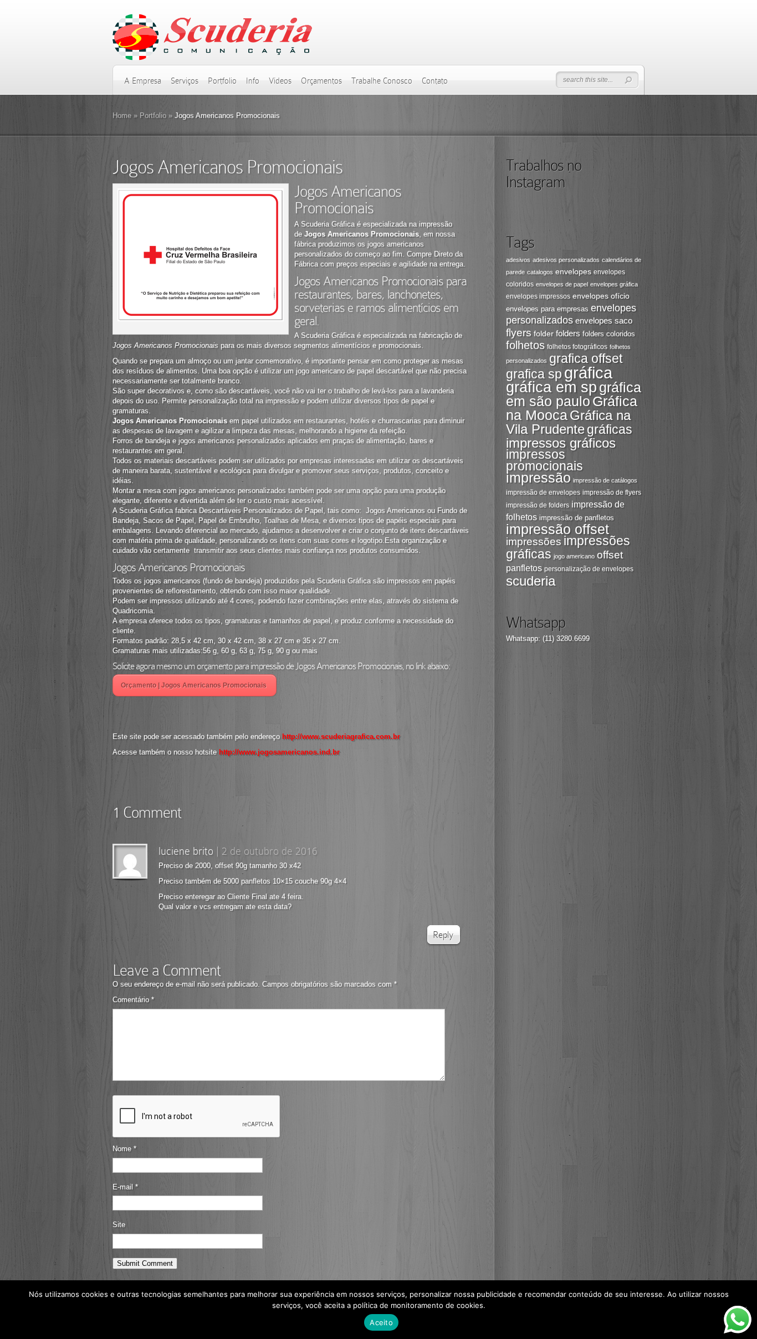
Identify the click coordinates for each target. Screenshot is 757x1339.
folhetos (525, 345)
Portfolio (222, 80)
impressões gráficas (568, 547)
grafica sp (534, 374)
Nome (124, 1149)
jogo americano (574, 556)
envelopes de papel (562, 284)
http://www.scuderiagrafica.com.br (341, 736)
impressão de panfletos (576, 518)
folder (544, 333)
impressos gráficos (561, 442)
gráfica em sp (551, 387)
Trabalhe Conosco (381, 80)
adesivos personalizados (566, 259)
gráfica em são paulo (573, 394)
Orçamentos (321, 80)
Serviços (184, 80)
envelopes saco (603, 320)
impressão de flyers (611, 492)
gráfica (588, 372)
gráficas (609, 430)
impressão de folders (537, 505)
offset (610, 554)
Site (118, 1224)
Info (252, 80)
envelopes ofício (601, 295)
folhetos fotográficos (577, 347)
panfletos (524, 568)
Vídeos (280, 80)
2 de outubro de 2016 (270, 851)
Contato (435, 80)
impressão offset (557, 529)
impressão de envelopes (543, 492)
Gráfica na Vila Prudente (568, 422)
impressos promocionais (544, 460)
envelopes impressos (538, 296)
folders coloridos (608, 334)
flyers (518, 332)
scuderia (530, 580)
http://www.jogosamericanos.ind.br (278, 752)
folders (568, 333)
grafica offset (585, 358)
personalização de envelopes (588, 569)
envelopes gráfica (614, 284)
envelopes (573, 271)
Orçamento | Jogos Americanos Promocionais (194, 685)
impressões (533, 541)
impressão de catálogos (605, 480)
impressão (538, 477)
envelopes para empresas (547, 309)
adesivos (518, 259)
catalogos (540, 272)
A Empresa (142, 80)
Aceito (381, 1322)
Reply (443, 935)
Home (121, 115)
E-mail (125, 1187)
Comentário (133, 1000)
